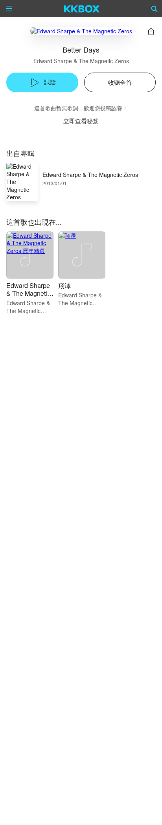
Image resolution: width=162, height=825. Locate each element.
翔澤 (64, 285)
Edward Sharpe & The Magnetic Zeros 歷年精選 (28, 293)
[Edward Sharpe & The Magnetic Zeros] (81, 31)
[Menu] (9, 8)
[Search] (154, 8)
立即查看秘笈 (81, 121)
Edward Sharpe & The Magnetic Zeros (81, 61)
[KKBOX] (82, 8)
